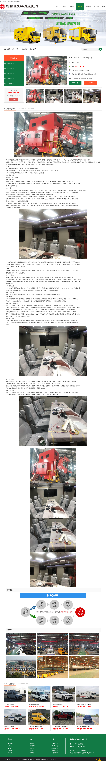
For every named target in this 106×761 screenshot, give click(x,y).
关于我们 (63, 6)
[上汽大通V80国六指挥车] (39, 717)
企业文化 (10, 746)
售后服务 (10, 748)
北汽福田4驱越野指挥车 (83, 727)
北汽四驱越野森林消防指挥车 (61, 727)
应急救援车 (25, 49)
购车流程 (10, 750)
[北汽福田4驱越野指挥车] (87, 717)
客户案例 (96, 6)
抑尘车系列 (11, 68)
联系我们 (10, 753)
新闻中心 (72, 6)
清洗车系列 (11, 79)
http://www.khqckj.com (16, 759)
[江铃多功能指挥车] (39, 694)
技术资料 (32, 748)
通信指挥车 (33, 49)
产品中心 (80, 6)
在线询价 (75, 83)
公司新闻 (32, 743)
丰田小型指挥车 (57, 704)
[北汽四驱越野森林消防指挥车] (63, 717)
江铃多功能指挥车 (34, 704)
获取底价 (13, 99)
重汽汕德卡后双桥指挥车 (84, 704)
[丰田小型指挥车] (63, 694)
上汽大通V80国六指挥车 (35, 727)
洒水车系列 (11, 63)
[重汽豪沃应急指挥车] (15, 717)
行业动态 (32, 746)
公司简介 (10, 743)
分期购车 (90, 83)
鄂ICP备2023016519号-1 (53, 759)
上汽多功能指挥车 (9, 704)
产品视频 (88, 6)
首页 (57, 6)
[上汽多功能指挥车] (15, 694)
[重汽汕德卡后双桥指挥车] (87, 694)
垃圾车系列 (11, 74)
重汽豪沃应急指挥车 (10, 727)
